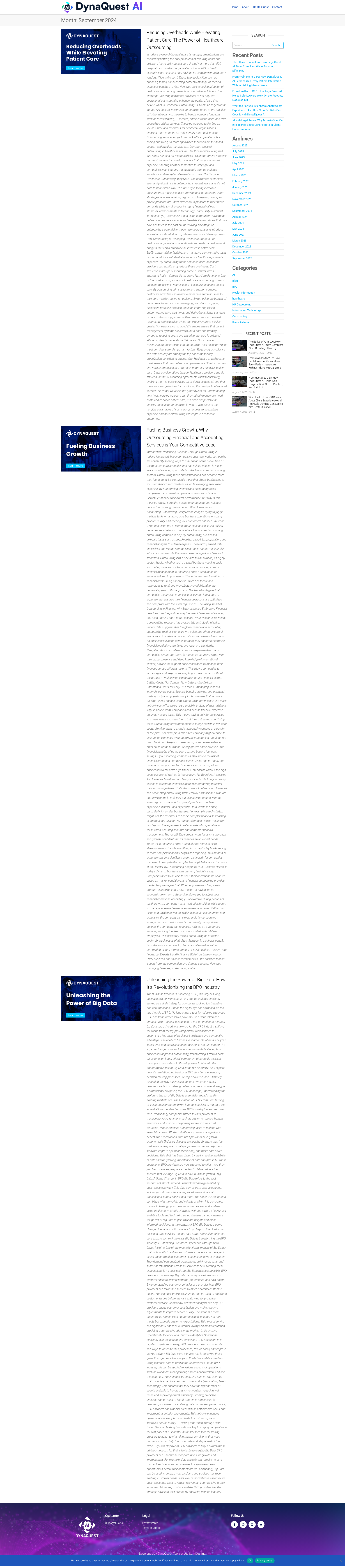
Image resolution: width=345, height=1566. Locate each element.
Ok (250, 1560)
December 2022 (241, 246)
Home (234, 7)
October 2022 (240, 252)
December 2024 (241, 193)
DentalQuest (261, 7)
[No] (340, 1560)
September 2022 (242, 258)
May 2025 (238, 163)
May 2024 (238, 228)
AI (233, 274)
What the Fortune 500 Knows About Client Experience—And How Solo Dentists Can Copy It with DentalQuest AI (257, 110)
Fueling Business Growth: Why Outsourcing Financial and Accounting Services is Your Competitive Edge (185, 437)
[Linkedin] (252, 1524)
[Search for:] (258, 45)
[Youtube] (260, 1524)
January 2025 (240, 187)
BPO (234, 286)
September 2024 (242, 211)
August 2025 (239, 145)
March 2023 (239, 240)
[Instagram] (243, 1524)
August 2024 (239, 216)
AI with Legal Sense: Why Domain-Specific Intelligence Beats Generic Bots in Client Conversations (257, 125)
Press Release (240, 322)
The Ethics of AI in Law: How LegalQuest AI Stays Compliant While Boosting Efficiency (256, 66)
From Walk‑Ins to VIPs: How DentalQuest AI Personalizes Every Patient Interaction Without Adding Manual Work (257, 81)
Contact (277, 7)
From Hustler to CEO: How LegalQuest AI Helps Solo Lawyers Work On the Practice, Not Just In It (257, 96)
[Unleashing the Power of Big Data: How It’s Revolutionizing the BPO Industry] (101, 998)
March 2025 (239, 175)
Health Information (243, 292)
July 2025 (238, 151)
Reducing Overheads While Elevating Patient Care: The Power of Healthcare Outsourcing (185, 40)
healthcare (238, 298)
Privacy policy (265, 1560)
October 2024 (240, 205)
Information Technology (246, 310)
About (245, 7)
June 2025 (238, 157)
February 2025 (240, 181)
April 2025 (238, 169)
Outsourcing (239, 316)
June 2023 (238, 234)
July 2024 (238, 222)
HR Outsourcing (241, 304)
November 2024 (241, 199)
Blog (235, 280)
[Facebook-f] (234, 1524)
